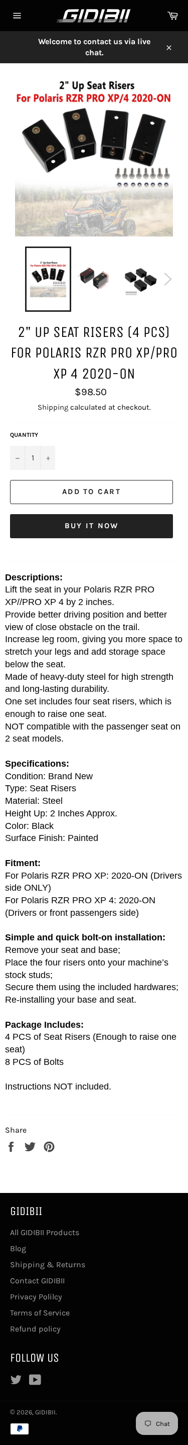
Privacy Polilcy (36, 1296)
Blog (18, 1248)
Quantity (24, 434)
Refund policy (35, 1329)
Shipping (53, 407)
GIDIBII (45, 1412)
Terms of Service (40, 1312)
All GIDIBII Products (44, 1232)
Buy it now (92, 525)
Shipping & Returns (47, 1264)
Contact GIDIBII (37, 1280)
